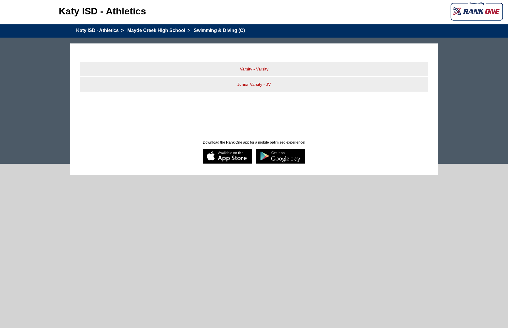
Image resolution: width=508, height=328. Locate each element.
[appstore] (227, 156)
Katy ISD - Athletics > (100, 30)
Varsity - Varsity (254, 69)
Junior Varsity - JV (254, 84)
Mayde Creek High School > (158, 30)
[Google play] (280, 156)
